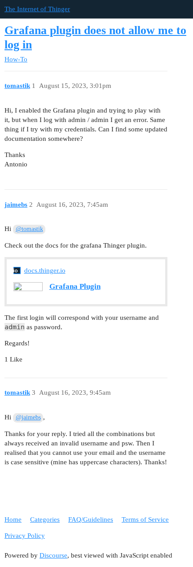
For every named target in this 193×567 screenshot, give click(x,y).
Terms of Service (145, 519)
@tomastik (29, 229)
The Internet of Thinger (37, 9)
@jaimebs (28, 417)
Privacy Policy (24, 535)
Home (13, 519)
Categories (45, 519)
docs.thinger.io (45, 270)
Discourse (53, 555)
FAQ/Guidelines (90, 519)
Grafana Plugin (75, 286)
